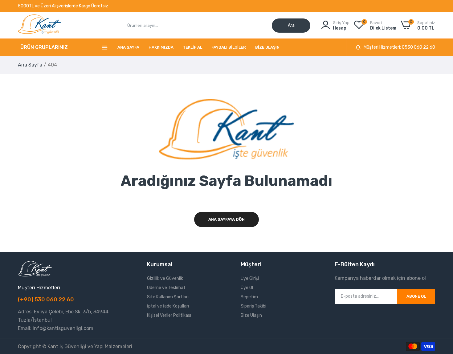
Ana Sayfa (128, 47)
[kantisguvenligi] (39, 25)
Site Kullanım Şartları (168, 297)
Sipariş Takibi (253, 306)
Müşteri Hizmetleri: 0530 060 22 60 (399, 47)
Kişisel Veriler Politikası (169, 315)
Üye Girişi (250, 278)
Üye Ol (247, 287)
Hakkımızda (161, 47)
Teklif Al (192, 47)
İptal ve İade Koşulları (168, 306)
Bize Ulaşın (267, 47)
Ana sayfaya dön (226, 219)
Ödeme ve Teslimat (166, 287)
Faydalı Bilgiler (228, 47)
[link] (440, 309)
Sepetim (249, 297)
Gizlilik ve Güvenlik (165, 278)
